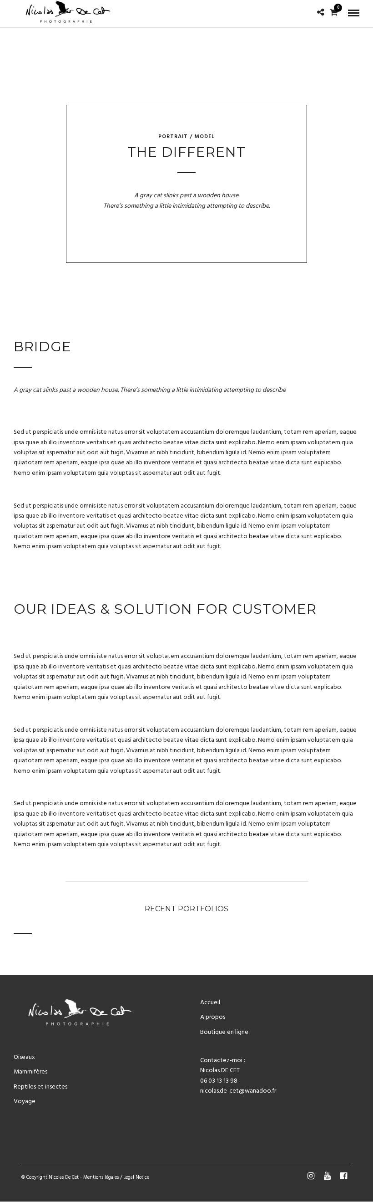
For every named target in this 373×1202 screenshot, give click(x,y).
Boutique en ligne (224, 1032)
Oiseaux (24, 1057)
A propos (212, 1017)
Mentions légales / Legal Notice (116, 1177)
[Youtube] (327, 1176)
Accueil (210, 1002)
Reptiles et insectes (40, 1087)
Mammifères (30, 1072)
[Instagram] (310, 1176)
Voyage (24, 1101)
